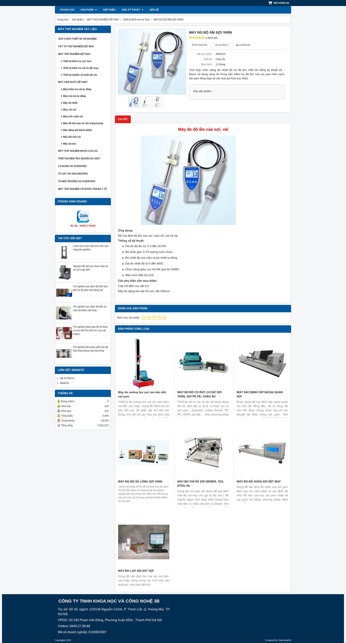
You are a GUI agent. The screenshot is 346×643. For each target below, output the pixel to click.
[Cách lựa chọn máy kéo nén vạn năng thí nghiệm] (64, 259)
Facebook (200, 45)
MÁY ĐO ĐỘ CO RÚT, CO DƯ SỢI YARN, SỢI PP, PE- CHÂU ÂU (199, 394)
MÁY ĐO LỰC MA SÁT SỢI (136, 570)
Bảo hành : (207, 64)
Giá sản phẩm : (203, 91)
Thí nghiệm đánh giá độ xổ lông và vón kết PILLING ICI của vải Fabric (90, 331)
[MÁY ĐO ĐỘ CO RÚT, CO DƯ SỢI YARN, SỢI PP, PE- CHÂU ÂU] (203, 363)
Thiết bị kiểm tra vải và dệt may (81, 68)
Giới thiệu (109, 9)
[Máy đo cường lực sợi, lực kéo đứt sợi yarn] (143, 363)
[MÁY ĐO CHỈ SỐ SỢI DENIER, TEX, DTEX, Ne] (203, 452)
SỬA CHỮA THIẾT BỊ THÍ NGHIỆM (77, 38)
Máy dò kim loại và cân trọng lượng (83, 123)
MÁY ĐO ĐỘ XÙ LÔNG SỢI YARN (140, 481)
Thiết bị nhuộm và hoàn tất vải (80, 74)
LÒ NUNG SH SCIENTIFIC (72, 166)
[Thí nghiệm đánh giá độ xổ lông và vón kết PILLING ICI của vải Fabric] (64, 340)
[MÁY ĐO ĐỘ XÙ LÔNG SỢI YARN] (143, 452)
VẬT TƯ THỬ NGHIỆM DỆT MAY (76, 46)
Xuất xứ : (208, 59)
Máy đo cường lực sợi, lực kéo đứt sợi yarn (142, 394)
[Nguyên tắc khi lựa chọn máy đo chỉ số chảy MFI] (64, 279)
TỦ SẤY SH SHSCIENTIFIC (73, 173)
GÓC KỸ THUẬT (131, 9)
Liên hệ (154, 9)
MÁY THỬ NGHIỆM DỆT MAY (74, 54)
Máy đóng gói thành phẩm (77, 130)
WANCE (64, 383)
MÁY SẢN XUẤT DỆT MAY (73, 82)
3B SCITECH (67, 378)
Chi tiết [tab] (123, 119)
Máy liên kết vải (72, 137)
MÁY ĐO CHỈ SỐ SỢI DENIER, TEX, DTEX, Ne (200, 483)
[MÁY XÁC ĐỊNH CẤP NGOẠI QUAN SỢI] (262, 363)
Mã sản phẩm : (205, 54)
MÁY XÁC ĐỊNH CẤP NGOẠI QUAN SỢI (260, 394)
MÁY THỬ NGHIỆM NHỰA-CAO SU (78, 151)
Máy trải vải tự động (74, 96)
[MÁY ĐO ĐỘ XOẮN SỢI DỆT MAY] (262, 452)
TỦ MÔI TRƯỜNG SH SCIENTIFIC (77, 181)
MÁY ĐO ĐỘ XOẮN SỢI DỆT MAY (259, 481)
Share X (223, 45)
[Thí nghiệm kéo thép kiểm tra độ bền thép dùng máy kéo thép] (64, 360)
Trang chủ (67, 9)
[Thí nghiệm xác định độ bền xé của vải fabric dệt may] (64, 320)
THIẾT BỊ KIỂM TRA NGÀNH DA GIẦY (79, 158)
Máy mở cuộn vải (73, 116)
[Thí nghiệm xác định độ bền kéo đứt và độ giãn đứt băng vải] (64, 299)
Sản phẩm (87, 9)
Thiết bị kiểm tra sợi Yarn (77, 61)
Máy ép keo (69, 143)
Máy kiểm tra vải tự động (77, 89)
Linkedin (244, 45)
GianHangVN (284, 640)
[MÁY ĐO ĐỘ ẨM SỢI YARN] (152, 61)
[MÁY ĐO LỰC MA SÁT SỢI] (143, 542)
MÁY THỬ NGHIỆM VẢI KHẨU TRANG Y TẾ (82, 189)
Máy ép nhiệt (70, 102)
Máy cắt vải (69, 109)
